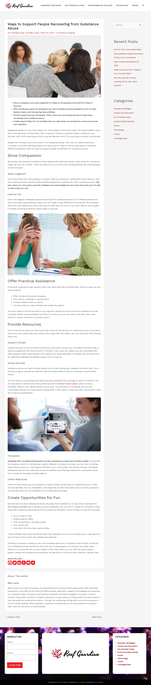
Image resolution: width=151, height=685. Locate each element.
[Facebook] (10, 563)
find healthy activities (17, 507)
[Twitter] (15, 563)
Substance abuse (15, 130)
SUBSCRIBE (15, 665)
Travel (117, 134)
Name (10, 642)
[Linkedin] (19, 563)
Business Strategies (123, 109)
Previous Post (12, 617)
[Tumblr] (24, 563)
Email (10, 653)
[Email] (28, 563)
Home (116, 126)
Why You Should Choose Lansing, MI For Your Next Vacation (125, 81)
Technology (119, 130)
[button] (143, 5)
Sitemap (99, 682)
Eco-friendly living (16, 33)
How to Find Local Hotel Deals (127, 49)
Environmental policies (124, 121)
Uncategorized (120, 138)
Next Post (98, 617)
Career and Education (124, 113)
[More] (33, 563)
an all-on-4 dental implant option (63, 384)
